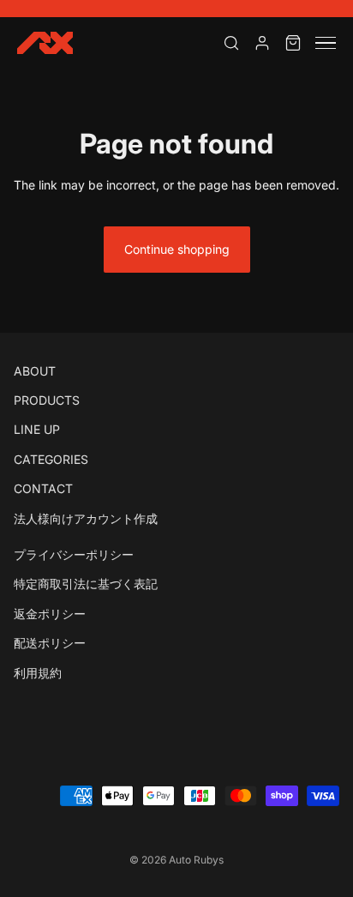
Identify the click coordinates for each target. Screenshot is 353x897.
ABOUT (35, 371)
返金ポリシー (50, 613)
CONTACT (43, 488)
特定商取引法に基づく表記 (86, 583)
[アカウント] (262, 42)
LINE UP (37, 429)
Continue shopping (177, 249)
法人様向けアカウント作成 (86, 518)
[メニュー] (325, 43)
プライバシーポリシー (74, 554)
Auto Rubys (196, 859)
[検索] (231, 42)
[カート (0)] (293, 42)
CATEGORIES (51, 459)
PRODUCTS (47, 400)
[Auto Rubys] (45, 43)
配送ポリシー (50, 642)
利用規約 (38, 672)
